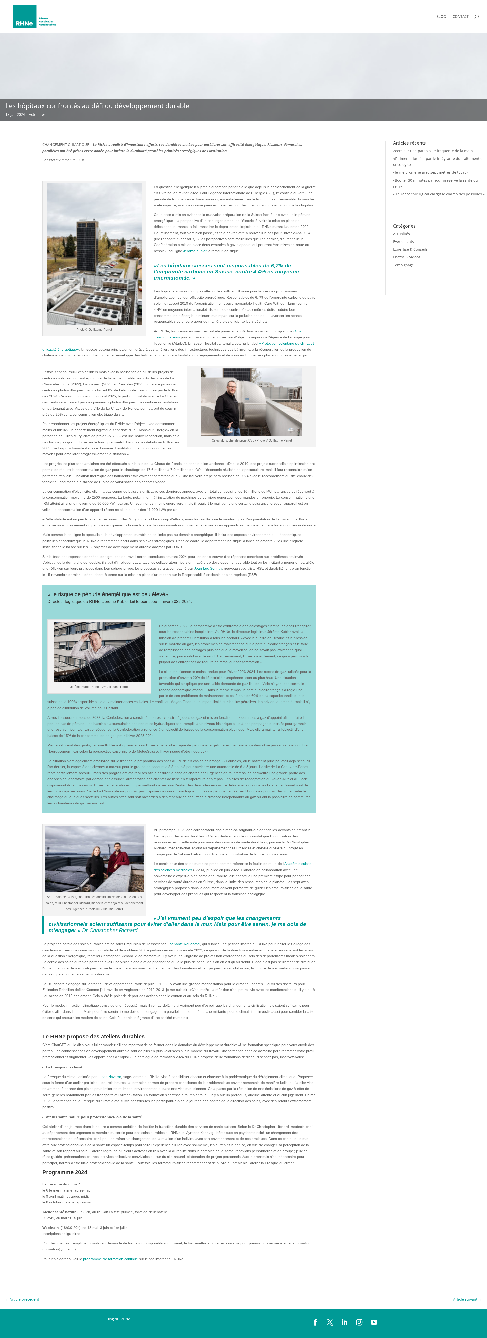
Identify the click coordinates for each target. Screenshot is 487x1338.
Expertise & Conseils (410, 249)
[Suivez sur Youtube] (374, 1322)
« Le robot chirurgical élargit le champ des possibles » (439, 194)
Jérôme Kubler (194, 251)
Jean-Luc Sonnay (208, 568)
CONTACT (461, 17)
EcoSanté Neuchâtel (183, 944)
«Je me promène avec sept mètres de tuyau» (430, 172)
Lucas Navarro (109, 1077)
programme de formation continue (110, 1259)
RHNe (125, 1319)
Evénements (403, 241)
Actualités (37, 114)
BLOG (441, 17)
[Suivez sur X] (330, 1322)
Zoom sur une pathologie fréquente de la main (433, 150)
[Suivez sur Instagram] (359, 1322)
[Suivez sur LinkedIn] (344, 1322)
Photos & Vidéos (406, 257)
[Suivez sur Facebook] (315, 1322)
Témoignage (403, 265)
